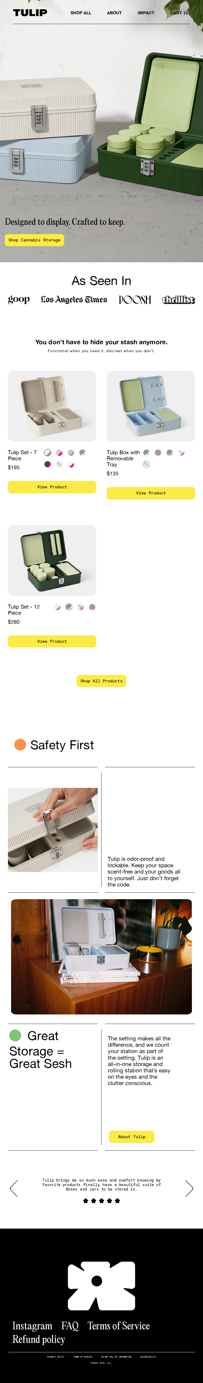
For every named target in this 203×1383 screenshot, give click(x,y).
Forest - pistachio (82, 452)
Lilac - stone (71, 452)
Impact (146, 12)
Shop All (81, 12)
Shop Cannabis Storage (34, 239)
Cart (179, 12)
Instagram (32, 1325)
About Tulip (131, 1136)
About (114, 12)
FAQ (70, 1325)
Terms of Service (118, 1325)
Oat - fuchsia (71, 464)
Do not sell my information (116, 1357)
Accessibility (148, 1357)
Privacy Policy (55, 1357)
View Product (52, 486)
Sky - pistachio (59, 464)
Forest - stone (170, 452)
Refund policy (38, 1339)
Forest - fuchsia (47, 464)
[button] (17, 1188)
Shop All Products (101, 680)
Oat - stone (47, 452)
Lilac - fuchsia (59, 452)
